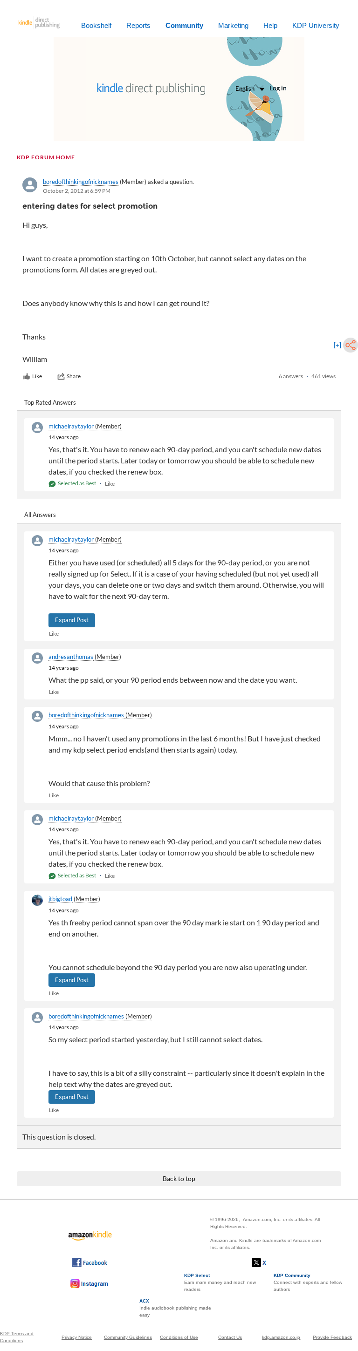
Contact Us (230, 1337)
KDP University (315, 25)
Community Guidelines (128, 1337)
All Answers (40, 514)
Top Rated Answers (50, 402)
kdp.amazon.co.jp (281, 1337)
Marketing (233, 25)
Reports (138, 25)
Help (270, 25)
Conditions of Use (179, 1337)
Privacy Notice (77, 1337)
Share (74, 376)
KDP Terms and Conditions (17, 1337)
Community (184, 25)
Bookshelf (96, 25)
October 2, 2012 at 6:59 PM (76, 190)
